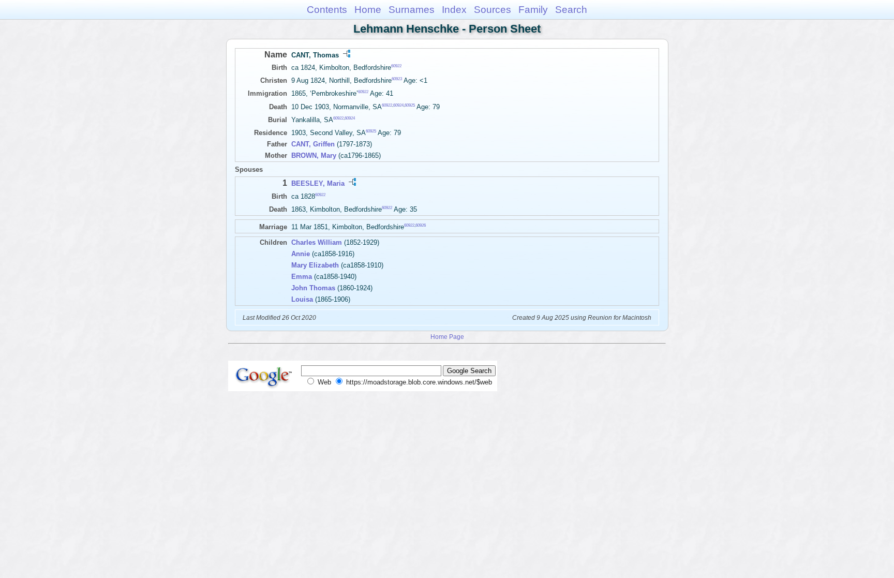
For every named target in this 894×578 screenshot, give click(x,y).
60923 (397, 79)
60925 (410, 104)
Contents (327, 9)
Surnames (412, 9)
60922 (396, 66)
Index (454, 9)
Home (367, 9)
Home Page (447, 336)
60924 (398, 104)
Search (571, 9)
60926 (420, 225)
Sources (492, 9)
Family (533, 9)
